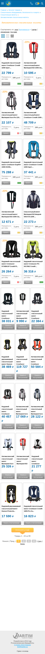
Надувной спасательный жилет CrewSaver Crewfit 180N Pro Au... (33, 508)
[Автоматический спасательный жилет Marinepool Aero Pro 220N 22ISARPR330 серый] (11, 100)
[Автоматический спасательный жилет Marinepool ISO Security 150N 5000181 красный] (23, 444)
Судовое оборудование (22, 645)
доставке (14, 32)
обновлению (5, 32)
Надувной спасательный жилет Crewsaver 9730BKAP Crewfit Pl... (11, 264)
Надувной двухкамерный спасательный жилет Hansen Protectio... (7, 361)
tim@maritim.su (22, 647)
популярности (24, 30)
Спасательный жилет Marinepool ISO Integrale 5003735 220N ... (32, 214)
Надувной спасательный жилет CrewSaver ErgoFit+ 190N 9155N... (11, 164)
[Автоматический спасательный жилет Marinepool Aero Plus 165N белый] (8, 444)
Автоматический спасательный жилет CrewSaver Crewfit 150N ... (33, 115)
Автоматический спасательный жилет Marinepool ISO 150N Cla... (33, 65)
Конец (22, 544)
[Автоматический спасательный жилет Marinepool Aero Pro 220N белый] (22, 394)
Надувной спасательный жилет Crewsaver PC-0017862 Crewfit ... (33, 264)
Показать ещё (22, 530)
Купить (6, 83)
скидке (34, 30)
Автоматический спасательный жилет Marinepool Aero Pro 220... (11, 115)
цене (16, 30)
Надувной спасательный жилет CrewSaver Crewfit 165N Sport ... (11, 65)
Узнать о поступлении (8, 327)
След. (40, 541)
